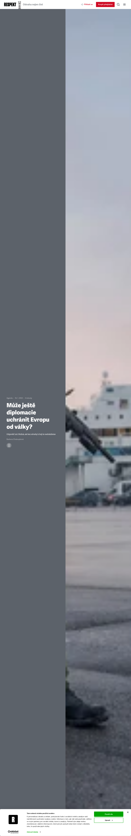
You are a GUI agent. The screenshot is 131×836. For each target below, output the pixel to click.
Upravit (107, 820)
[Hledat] (118, 4)
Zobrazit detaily (32, 832)
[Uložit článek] (9, 445)
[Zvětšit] (98, 422)
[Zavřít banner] (128, 812)
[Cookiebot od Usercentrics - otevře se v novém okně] (13, 832)
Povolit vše (109, 814)
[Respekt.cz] (10, 4)
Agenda (10, 398)
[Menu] (124, 4)
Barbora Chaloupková (15, 439)
